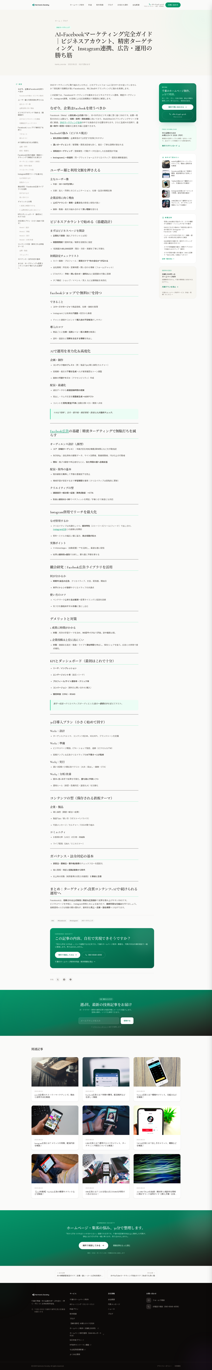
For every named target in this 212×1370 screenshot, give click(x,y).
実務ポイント (24, 182)
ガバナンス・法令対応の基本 (29, 259)
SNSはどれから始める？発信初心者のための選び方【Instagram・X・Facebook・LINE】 (178, 229)
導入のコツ (23, 138)
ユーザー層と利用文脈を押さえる (31, 100)
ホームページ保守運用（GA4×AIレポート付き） (85, 1334)
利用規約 (178, 1366)
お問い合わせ (173, 5)
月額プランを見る (169, 287)
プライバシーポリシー (100, 1027)
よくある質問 (75, 1354)
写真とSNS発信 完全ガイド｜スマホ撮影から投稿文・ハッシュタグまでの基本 (178, 223)
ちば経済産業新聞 (76, 1350)
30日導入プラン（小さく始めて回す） (31, 222)
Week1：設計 (24, 227)
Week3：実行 (24, 236)
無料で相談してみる (66, 955)
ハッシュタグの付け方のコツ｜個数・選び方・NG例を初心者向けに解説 (178, 236)
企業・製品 (23, 251)
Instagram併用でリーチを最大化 (30, 174)
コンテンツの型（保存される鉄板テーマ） (31, 245)
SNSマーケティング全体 (71, 122)
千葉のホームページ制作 (79, 1299)
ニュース (111, 1309)
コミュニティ (24, 255)
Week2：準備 (24, 231)
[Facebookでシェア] (64, 979)
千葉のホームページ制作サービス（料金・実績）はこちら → (177, 293)
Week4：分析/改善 (26, 240)
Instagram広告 (59, 529)
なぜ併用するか (25, 178)
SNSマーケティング (63, 27)
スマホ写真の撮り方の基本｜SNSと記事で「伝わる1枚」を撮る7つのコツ (178, 254)
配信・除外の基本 (25, 166)
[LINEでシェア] (70, 979)
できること (23, 134)
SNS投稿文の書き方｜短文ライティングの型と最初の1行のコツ (178, 242)
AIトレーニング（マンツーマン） (82, 1304)
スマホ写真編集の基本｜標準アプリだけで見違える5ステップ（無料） (178, 248)
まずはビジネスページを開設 (29, 119)
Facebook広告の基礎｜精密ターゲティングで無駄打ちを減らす (30, 156)
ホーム (57, 21)
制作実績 (99, 5)
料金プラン (74, 1309)
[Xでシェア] (57, 979)
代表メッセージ (114, 1304)
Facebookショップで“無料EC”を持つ (31, 128)
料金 (90, 5)
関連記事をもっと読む (121, 1245)
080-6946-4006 (95, 955)
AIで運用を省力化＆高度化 (28, 142)
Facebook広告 (59, 431)
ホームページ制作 (77, 5)
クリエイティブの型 (26, 170)
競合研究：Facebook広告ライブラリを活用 (30, 188)
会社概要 (135, 5)
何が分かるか (24, 193)
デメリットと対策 (25, 202)
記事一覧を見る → (168, 259)
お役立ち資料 (122, 5)
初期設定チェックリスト (28, 123)
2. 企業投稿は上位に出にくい (29, 210)
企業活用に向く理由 (26, 108)
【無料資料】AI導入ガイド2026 (82, 1323)
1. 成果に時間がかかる (27, 206)
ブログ (110, 5)
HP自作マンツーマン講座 (79, 1345)
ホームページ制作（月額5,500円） (83, 1328)
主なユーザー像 (25, 104)
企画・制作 (23, 147)
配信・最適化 (24, 151)
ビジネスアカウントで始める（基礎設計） (31, 114)
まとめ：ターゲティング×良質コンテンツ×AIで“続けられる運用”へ (30, 265)
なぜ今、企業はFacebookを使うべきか (31, 90)
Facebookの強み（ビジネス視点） (31, 96)
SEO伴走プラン (76, 1340)
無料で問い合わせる (176, 107)
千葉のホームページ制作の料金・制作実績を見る (74, 962)
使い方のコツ (24, 197)
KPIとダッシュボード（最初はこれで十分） (30, 215)
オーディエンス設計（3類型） (30, 161)
